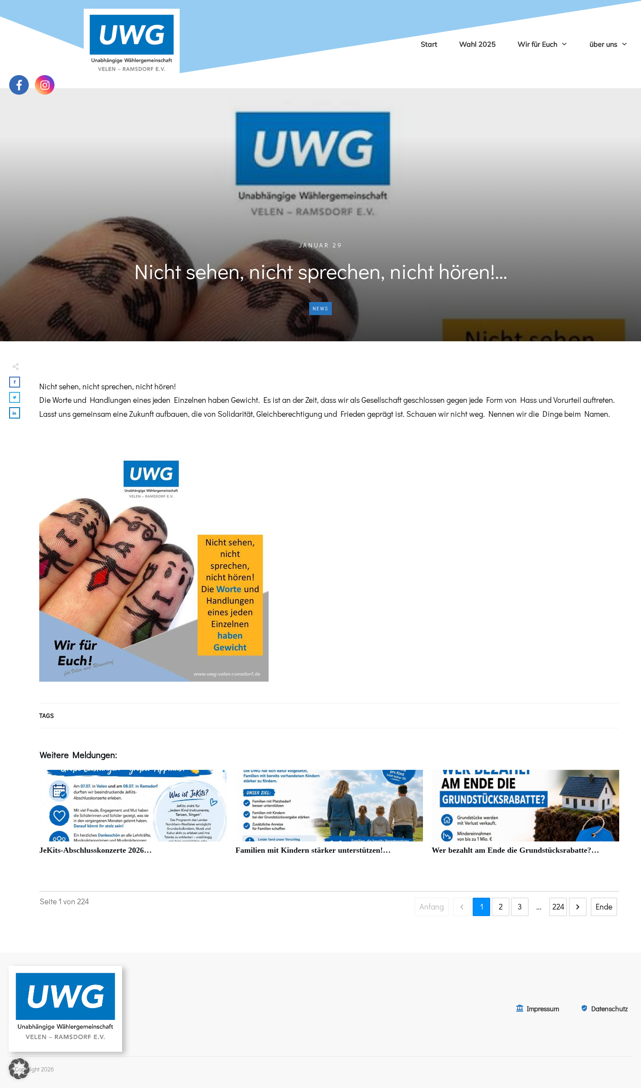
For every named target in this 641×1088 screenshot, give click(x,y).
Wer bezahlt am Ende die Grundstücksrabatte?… (525, 817)
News (320, 308)
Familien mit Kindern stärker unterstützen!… (329, 817)
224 (558, 906)
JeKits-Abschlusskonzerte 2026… (133, 817)
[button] (19, 1069)
